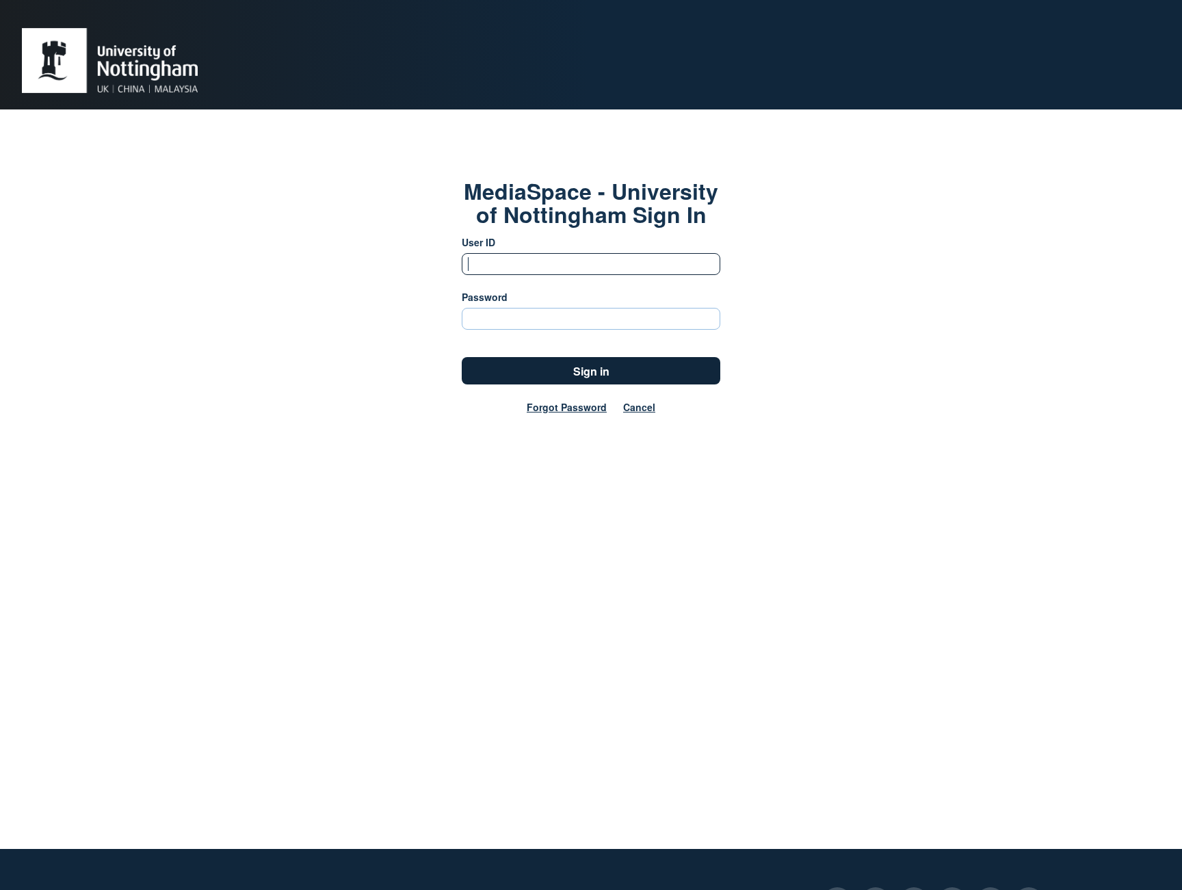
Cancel (639, 407)
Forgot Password (567, 407)
